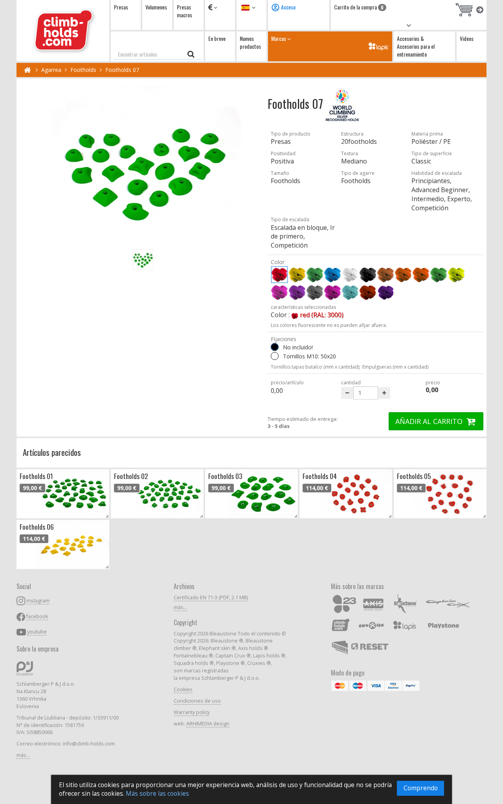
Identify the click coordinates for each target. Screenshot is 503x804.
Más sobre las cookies (157, 793)
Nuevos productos (250, 42)
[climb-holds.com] (63, 30)
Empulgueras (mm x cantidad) (395, 366)
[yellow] (297, 274)
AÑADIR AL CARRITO (429, 421)
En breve (217, 38)
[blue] (332, 274)
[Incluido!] (275, 356)
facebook (37, 616)
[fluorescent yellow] (456, 274)
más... (23, 755)
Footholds (83, 69)
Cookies (183, 689)
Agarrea (51, 69)
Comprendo (421, 788)
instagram (38, 600)
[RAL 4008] (385, 292)
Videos (467, 38)
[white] (350, 274)
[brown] (385, 274)
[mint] (350, 292)
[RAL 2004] (367, 292)
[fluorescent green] (438, 274)
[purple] (332, 292)
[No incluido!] (275, 347)
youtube (37, 631)
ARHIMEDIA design (207, 723)
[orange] (403, 274)
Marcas (279, 38)
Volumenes (156, 7)
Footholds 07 (122, 69)
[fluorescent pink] (279, 292)
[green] (314, 274)
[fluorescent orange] (421, 274)
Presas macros (184, 11)
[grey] (314, 292)
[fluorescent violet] (297, 292)
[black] (367, 274)
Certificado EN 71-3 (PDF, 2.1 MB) (211, 597)
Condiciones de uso (197, 701)
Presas (121, 7)
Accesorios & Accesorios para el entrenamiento (416, 46)
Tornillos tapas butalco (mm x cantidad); (315, 366)
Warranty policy (191, 712)
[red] (279, 274)
